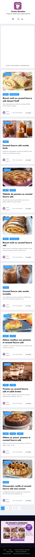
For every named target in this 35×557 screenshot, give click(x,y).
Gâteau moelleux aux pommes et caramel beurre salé (17, 341)
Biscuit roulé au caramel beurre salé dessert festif (17, 99)
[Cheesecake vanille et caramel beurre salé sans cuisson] (17, 469)
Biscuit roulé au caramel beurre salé (17, 244)
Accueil (4, 549)
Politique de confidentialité (21, 551)
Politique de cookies (7, 553)
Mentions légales (9, 551)
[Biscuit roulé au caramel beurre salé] (17, 225)
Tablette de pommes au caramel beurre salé (17, 195)
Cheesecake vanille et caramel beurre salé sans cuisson (17, 487)
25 (13, 508)
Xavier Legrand (8, 113)
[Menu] (13, 19)
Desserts (5, 94)
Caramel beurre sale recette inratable (16, 292)
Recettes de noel (14, 94)
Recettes (6, 287)
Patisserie (20, 433)
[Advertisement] (17, 46)
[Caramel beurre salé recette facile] (17, 129)
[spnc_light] (22, 19)
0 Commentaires (19, 112)
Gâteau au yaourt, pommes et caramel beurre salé (16, 438)
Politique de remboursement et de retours (21, 553)
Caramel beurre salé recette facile (16, 147)
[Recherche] (18, 19)
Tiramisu (13, 385)
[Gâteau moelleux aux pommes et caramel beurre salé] (17, 323)
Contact (10, 549)
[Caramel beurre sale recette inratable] (17, 274)
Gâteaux (13, 190)
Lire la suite (28, 113)
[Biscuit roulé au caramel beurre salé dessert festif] (17, 81)
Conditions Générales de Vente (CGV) (22, 549)
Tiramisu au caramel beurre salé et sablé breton (15, 390)
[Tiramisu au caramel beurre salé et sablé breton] (17, 371)
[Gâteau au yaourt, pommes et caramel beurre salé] (17, 420)
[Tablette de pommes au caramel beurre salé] (17, 177)
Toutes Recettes (18, 11)
